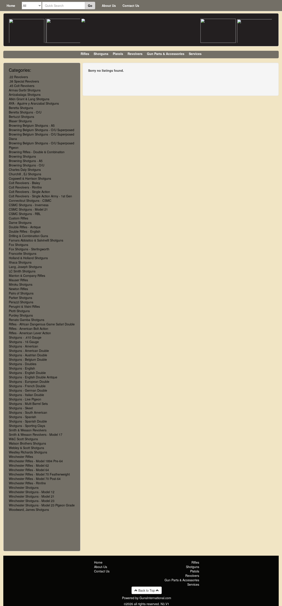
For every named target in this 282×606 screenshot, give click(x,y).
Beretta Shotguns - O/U (25, 112)
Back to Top (146, 590)
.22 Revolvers (18, 77)
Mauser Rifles (18, 280)
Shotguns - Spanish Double (28, 421)
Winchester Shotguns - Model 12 (31, 492)
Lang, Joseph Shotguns (25, 266)
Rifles (85, 53)
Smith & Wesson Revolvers (27, 430)
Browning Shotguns (22, 156)
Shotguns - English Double (27, 372)
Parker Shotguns (20, 297)
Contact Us (130, 5)
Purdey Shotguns (21, 315)
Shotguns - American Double (29, 350)
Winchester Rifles (21, 456)
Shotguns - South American (28, 412)
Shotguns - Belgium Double (28, 359)
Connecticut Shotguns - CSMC (30, 200)
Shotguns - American (23, 346)
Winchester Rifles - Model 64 (29, 470)
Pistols (118, 53)
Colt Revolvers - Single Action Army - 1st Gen (40, 196)
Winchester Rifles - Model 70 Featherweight (39, 474)
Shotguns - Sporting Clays (27, 425)
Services (195, 53)
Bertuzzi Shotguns (21, 116)
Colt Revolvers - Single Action (29, 191)
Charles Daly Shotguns (25, 169)
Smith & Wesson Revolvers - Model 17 (35, 434)
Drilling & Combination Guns (28, 236)
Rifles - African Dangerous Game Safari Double (42, 324)
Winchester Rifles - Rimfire (27, 483)
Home (11, 5)
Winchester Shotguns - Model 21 (31, 496)
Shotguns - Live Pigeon (25, 399)
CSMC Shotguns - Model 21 (28, 209)
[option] (27, 31)
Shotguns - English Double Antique (33, 377)
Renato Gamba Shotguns (26, 319)
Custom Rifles (18, 218)
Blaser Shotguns (20, 121)
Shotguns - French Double (27, 386)
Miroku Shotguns (20, 284)
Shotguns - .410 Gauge (25, 337)
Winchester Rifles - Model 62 (29, 465)
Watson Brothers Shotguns (27, 443)
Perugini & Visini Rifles (24, 306)
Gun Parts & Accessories (165, 53)
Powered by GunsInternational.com (146, 598)
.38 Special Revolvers (24, 81)
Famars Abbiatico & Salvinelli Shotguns (36, 240)
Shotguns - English (22, 368)
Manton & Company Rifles (27, 275)
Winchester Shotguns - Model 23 (31, 500)
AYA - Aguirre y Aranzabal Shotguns (34, 103)
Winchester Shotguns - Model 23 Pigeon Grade (42, 505)
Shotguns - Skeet (21, 408)
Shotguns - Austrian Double (28, 355)
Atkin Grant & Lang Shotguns (29, 99)
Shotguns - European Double (29, 381)
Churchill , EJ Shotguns (25, 174)
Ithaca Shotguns (20, 262)
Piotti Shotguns (19, 311)
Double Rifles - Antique (25, 227)
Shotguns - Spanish (22, 417)
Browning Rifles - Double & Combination (37, 152)
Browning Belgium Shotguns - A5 (32, 125)
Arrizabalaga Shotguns (25, 94)
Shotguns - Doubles (22, 364)
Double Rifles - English (24, 231)
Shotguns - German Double (28, 390)
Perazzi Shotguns (21, 302)
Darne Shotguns (20, 222)
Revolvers (135, 53)
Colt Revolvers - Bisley (24, 183)
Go (90, 5)
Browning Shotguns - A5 (26, 161)
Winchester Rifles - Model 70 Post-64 (35, 478)
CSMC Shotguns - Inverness (28, 205)
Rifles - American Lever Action (30, 333)
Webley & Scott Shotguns (26, 448)
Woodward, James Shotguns (29, 509)
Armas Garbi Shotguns (25, 90)
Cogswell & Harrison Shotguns (30, 178)
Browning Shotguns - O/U (26, 165)
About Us (109, 5)
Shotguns (101, 53)
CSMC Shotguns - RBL (25, 213)
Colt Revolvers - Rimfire (25, 187)
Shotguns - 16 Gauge (24, 342)
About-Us (100, 566)
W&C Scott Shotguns (23, 439)
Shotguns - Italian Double (26, 395)
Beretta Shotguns (21, 108)
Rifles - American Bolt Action (28, 328)
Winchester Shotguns (24, 487)
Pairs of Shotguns (21, 293)
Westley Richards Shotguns (28, 452)
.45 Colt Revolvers (21, 85)
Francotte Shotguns (22, 253)
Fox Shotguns (18, 244)
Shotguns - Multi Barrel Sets (28, 403)
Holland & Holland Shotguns (28, 258)
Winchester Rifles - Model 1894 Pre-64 (36, 461)
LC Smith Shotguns (22, 271)
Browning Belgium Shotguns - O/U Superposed (41, 130)
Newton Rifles (18, 289)
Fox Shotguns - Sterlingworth (29, 249)
